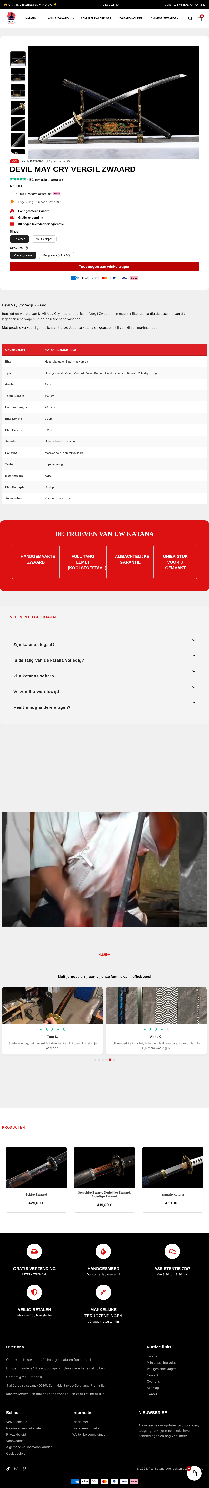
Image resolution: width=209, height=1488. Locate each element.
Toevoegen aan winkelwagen (104, 266)
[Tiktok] (8, 1469)
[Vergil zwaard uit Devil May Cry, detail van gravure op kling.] (18, 140)
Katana (30, 18)
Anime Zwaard (58, 18)
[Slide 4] (106, 1060)
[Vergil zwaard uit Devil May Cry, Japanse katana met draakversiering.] (18, 91)
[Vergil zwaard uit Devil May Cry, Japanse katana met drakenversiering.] (18, 75)
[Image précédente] (33, 102)
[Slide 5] (110, 1060)
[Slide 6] (113, 1059)
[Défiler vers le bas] (18, 157)
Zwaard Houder (131, 18)
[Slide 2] (99, 1060)
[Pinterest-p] (24, 1469)
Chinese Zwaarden (164, 18)
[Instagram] (16, 1469)
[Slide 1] (95, 1060)
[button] (104, 643)
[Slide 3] (103, 1060)
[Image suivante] (194, 102)
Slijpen (15, 231)
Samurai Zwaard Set (96, 18)
